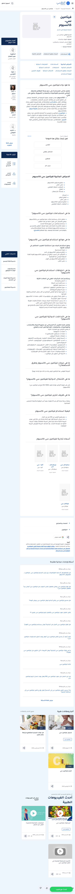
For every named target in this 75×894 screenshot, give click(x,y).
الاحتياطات (55, 67)
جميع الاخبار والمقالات (27, 711)
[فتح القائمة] (72, 3)
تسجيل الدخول (5, 3)
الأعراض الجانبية (36, 54)
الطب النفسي (12, 59)
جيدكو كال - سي (52, 466)
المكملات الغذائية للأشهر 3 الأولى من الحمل (35, 824)
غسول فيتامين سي (65, 733)
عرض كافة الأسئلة (47, 700)
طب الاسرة (12, 117)
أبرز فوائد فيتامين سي (63, 823)
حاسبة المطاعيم (10, 287)
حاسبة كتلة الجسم (9, 261)
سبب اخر (48, 166)
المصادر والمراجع (62, 523)
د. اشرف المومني (13, 131)
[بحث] (12, 3)
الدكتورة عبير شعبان (12, 55)
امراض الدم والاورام (12, 77)
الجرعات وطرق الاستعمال (51, 54)
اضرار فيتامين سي (66, 771)
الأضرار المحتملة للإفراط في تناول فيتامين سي (61, 862)
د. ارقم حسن (13, 113)
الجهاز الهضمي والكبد (13, 97)
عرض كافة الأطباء (9, 144)
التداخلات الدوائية (44, 67)
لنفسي (48, 145)
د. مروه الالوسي (13, 73)
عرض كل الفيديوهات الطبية (32, 799)
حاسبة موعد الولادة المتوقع (10, 269)
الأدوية (57, 8)
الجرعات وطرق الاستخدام (63, 71)
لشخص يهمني (47, 152)
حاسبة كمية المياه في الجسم (9, 279)
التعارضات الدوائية (42, 64)
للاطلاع (48, 159)
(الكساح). (36, 230)
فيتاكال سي (65, 503)
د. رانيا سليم (13, 92)
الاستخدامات (64, 54)
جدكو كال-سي (65, 467)
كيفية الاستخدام (66, 74)
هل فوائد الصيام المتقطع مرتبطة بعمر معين (33, 734)
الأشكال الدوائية (48, 71)
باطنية (14, 135)
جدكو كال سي (64, 465)
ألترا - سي (40, 465)
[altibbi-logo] (63, 3)
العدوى (64, 120)
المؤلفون (65, 530)
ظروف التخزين (35, 71)
